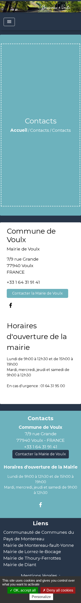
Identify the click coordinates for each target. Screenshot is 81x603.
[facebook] (10, 305)
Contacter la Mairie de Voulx (37, 293)
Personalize (41, 597)
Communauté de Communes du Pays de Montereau (38, 535)
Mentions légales (39, 575)
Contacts (39, 130)
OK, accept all (24, 590)
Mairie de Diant (19, 564)
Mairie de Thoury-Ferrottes (32, 558)
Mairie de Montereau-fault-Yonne (38, 545)
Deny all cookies (59, 590)
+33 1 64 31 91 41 (23, 282)
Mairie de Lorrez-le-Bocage (32, 551)
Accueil (18, 130)
